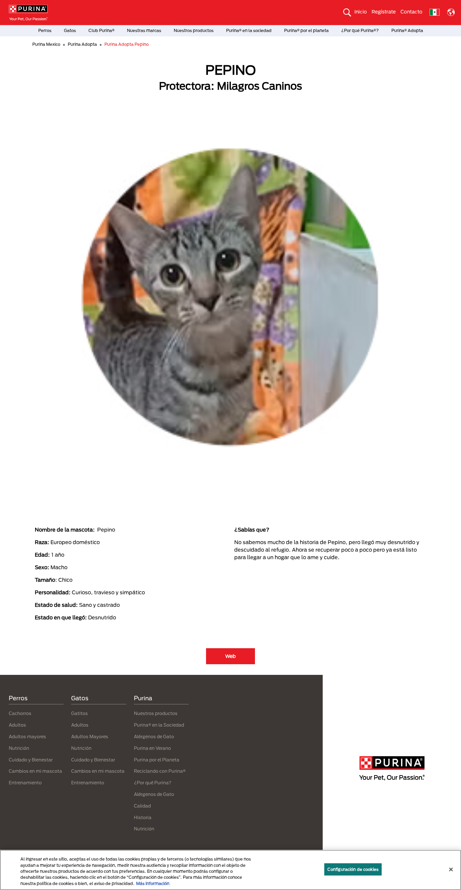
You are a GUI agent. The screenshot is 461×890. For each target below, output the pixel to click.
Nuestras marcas (144, 30)
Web (230, 656)
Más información (152, 883)
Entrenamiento (25, 782)
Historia (142, 817)
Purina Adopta (82, 44)
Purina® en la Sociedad (159, 725)
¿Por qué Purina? (152, 782)
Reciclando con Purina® (160, 771)
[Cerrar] (451, 870)
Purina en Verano (152, 748)
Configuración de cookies (353, 869)
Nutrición (19, 748)
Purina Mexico (46, 44)
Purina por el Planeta (156, 759)
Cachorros (20, 713)
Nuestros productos (194, 30)
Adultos (17, 725)
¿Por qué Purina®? (360, 30)
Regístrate (384, 11)
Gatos (70, 30)
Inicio (360, 11)
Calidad (142, 805)
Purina (143, 698)
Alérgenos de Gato (154, 736)
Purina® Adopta (407, 30)
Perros (44, 30)
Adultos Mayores (89, 736)
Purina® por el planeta (306, 30)
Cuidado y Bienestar (31, 759)
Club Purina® (101, 30)
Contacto (411, 11)
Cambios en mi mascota (35, 771)
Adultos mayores (27, 736)
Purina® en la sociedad (249, 30)
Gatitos (79, 713)
